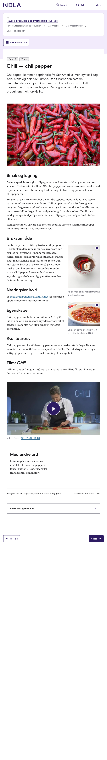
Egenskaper (18, 310)
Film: (16, 362)
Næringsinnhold (22, 289)
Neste (94, 538)
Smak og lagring (22, 175)
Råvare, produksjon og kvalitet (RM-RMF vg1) (32, 20)
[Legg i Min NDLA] (97, 59)
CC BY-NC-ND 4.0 (30, 438)
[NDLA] (12, 5)
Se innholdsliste (18, 42)
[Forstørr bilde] (97, 248)
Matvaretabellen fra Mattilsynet (29, 296)
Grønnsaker (53, 25)
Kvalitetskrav (19, 338)
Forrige (14, 538)
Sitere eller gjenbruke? (22, 508)
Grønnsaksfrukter (74, 25)
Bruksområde (19, 238)
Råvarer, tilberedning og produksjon (24, 25)
